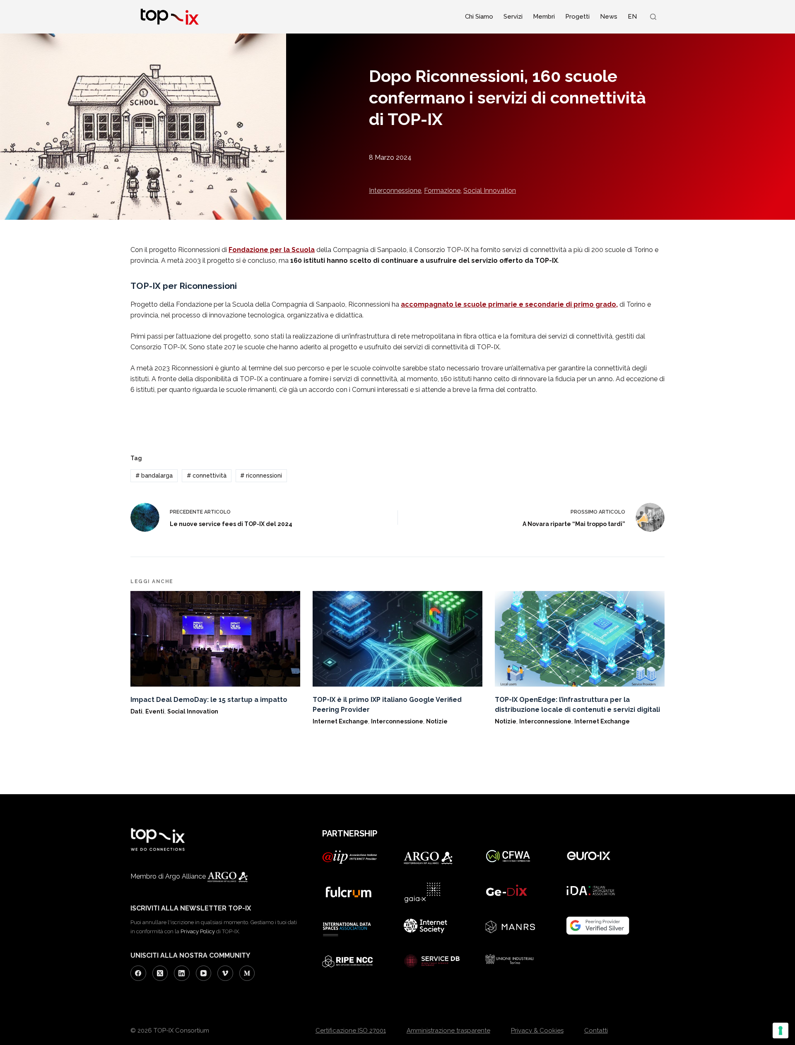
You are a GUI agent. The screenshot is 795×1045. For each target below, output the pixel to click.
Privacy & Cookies (537, 1030)
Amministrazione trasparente (448, 1030)
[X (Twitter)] (160, 973)
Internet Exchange (340, 721)
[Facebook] (138, 973)
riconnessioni (261, 475)
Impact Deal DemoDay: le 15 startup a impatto (208, 700)
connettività (206, 475)
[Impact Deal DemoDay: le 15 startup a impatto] (215, 639)
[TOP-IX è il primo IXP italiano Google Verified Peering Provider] (397, 639)
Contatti (596, 1030)
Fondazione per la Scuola (272, 250)
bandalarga (154, 475)
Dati (136, 711)
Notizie (437, 721)
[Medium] (247, 973)
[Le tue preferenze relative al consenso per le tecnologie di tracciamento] (780, 1030)
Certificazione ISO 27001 (351, 1030)
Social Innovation (489, 191)
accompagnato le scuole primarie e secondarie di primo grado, (509, 304)
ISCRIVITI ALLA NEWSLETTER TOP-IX (190, 908)
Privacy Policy (198, 931)
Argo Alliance (186, 876)
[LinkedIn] (182, 973)
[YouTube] (204, 973)
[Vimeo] (225, 973)
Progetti (577, 16)
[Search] (653, 17)
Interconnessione (395, 191)
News (608, 16)
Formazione (442, 191)
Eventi (154, 711)
